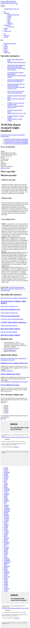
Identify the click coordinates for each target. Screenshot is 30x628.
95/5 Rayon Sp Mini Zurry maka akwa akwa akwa (16, 87)
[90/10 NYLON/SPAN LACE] (9, 306)
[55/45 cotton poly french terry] (9, 312)
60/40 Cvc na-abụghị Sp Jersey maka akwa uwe (15, 106)
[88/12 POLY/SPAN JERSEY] (9, 325)
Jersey (9, 19)
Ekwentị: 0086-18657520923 (8, 1)
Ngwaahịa (6, 13)
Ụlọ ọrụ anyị (10, 26)
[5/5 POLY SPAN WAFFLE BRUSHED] (12, 319)
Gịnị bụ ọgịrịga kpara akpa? (10, 374)
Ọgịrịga (9, 16)
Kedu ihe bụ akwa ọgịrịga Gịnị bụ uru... (14, 363)
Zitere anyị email (5, 168)
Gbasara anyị (7, 25)
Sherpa (9, 17)
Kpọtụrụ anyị (7, 31)
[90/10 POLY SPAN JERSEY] (9, 332)
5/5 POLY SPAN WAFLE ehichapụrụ (13, 322)
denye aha (3, 402)
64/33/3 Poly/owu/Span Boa (14, 81)
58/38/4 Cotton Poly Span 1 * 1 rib (16, 113)
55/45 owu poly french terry (14, 93)
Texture (9, 22)
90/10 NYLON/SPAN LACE (10, 309)
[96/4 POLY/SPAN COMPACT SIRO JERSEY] (14, 298)
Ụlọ (5, 11)
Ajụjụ (5, 29)
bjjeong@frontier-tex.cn (10, 350)
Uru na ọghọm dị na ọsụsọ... (10, 385)
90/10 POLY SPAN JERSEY (10, 335)
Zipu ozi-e (3, 418)
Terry (8, 20)
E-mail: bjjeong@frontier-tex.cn (9, 3)
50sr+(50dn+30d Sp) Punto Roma (16, 62)
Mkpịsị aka (10, 23)
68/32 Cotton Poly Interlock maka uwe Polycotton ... (16, 68)
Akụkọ (6, 28)
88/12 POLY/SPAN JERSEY (10, 329)
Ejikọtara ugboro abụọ (13, 14)
